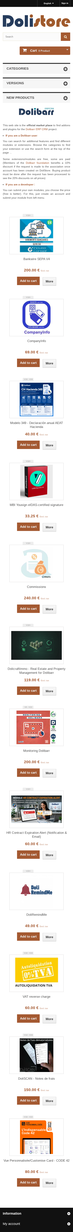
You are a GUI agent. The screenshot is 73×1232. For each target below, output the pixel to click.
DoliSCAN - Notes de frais (36, 1078)
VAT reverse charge (36, 996)
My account (11, 1224)
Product (40, 50)
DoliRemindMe (36, 914)
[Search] (65, 36)
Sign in (64, 3)
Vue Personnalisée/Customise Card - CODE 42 (36, 1160)
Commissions (36, 587)
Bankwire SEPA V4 (36, 259)
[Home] (36, 20)
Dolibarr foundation (37, 162)
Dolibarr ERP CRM (37, 129)
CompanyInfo (36, 341)
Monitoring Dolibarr (36, 751)
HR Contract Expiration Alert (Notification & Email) (36, 834)
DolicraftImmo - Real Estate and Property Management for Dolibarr (37, 671)
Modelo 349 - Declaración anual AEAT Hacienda (36, 425)
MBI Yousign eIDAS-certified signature (36, 505)
